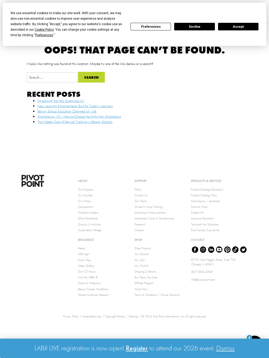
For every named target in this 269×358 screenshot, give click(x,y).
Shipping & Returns (145, 271)
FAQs (137, 189)
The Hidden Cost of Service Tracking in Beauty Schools (74, 121)
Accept (238, 27)
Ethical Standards (88, 218)
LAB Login (83, 254)
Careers (139, 230)
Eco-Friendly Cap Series (205, 230)
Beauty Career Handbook (93, 289)
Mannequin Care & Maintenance (154, 218)
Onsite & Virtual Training (148, 207)
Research (139, 224)
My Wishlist (141, 266)
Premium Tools (199, 207)
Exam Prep (84, 260)
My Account (141, 254)
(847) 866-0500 (202, 272)
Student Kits (197, 212)
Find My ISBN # (87, 277)
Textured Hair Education (205, 224)
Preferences (151, 27)
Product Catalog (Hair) (204, 195)
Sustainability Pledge (89, 230)
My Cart (139, 260)
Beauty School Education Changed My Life (66, 111)
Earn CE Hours (86, 271)
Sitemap (133, 316)
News (81, 248)
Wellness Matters (88, 212)
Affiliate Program (144, 283)
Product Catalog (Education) (207, 189)
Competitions (85, 207)
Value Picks (140, 289)
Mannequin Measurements (150, 212)
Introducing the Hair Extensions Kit (60, 100)
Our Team (140, 201)
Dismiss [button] (225, 348)
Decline (194, 27)
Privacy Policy (71, 316)
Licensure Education (202, 218)
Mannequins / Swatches (205, 201)
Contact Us (140, 195)
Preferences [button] (44, 35)
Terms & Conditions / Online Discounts (157, 295)
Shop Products (142, 248)
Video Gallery (86, 266)
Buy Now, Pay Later (146, 277)
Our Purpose (85, 189)
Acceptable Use (91, 316)
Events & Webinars (89, 283)
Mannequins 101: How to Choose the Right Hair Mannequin (79, 116)
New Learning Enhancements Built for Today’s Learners (75, 106)
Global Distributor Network (93, 295)
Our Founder (85, 195)
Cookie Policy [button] (44, 29)
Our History (84, 201)
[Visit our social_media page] (195, 250)
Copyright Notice (115, 316)
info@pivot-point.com (203, 280)
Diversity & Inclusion (89, 224)
